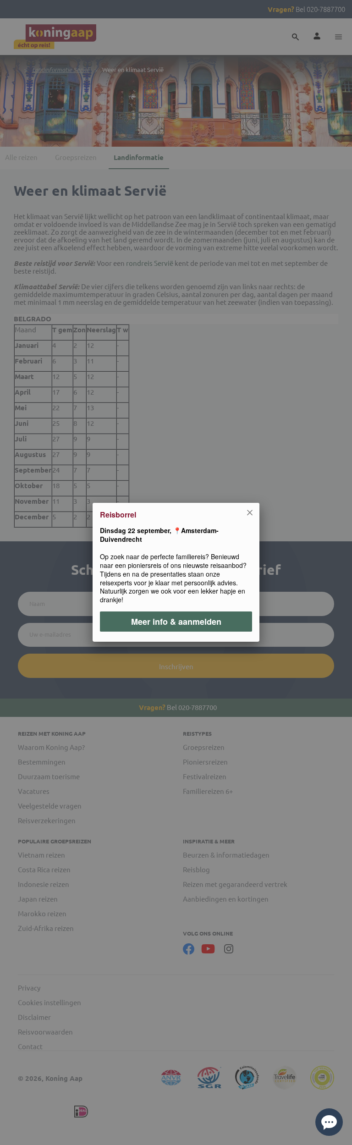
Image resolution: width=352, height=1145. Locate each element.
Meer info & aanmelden (176, 622)
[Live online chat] (329, 1122)
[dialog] (176, 572)
